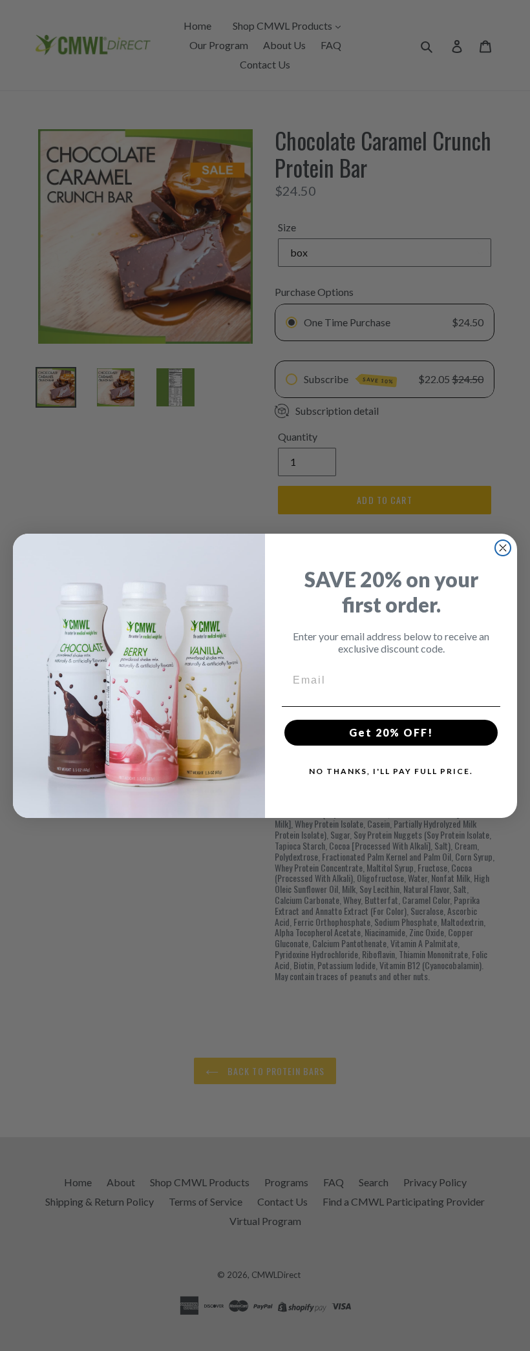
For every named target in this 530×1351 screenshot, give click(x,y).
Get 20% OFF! (391, 732)
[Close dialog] (503, 548)
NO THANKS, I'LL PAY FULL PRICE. (391, 771)
